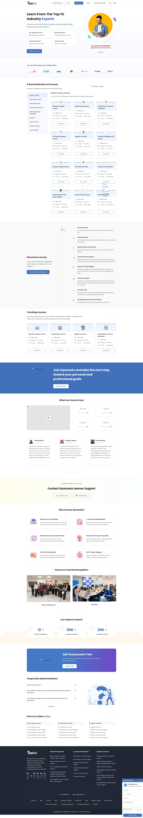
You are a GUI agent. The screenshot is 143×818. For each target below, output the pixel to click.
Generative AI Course (66, 727)
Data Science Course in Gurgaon (82, 759)
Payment (95, 804)
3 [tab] (71, 356)
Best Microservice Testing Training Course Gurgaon (106, 784)
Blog (41, 800)
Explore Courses (34, 51)
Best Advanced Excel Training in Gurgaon (105, 757)
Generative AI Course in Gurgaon (69, 730)
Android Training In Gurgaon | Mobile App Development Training (106, 762)
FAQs (86, 800)
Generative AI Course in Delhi (68, 732)
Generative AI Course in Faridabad (69, 737)
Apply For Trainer (96, 800)
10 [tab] (75, 610)
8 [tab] (72, 610)
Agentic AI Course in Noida (98, 735)
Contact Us (78, 800)
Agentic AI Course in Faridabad (99, 737)
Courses (48, 800)
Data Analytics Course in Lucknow (37, 737)
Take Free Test (69, 666)
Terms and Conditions (51, 804)
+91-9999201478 (64, 794)
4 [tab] (73, 356)
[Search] (68, 3)
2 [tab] (70, 356)
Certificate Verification (67, 804)
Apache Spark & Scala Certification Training (106, 771)
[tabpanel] (37, 339)
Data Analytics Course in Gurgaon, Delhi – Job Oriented (59, 780)
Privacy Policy (108, 800)
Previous (109, 318)
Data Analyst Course (34, 727)
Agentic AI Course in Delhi (98, 732)
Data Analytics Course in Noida (37, 735)
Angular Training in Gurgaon (104, 766)
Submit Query (133, 815)
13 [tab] (79, 610)
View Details (61, 123)
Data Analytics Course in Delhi (36, 732)
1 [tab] (68, 356)
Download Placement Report (38, 272)
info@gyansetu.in (80, 794)
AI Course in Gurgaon (79, 776)
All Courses (79, 3)
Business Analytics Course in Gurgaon (58, 762)
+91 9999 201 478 (63, 496)
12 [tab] (78, 610)
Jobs (55, 800)
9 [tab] (73, 610)
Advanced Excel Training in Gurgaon (80, 763)
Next (114, 318)
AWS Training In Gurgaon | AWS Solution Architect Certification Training (105, 777)
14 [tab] (81, 610)
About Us (33, 800)
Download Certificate (83, 804)
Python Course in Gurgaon (80, 773)
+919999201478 (82, 496)
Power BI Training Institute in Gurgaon (81, 769)
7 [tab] (71, 610)
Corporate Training (66, 800)
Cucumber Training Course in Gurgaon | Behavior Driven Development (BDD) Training (58, 774)
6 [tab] (69, 610)
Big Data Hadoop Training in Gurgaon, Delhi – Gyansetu (57, 757)
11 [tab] (76, 610)
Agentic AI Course (96, 727)
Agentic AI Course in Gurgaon (99, 730)
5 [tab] (74, 356)
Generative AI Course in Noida (68, 735)
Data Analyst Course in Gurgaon (37, 730)
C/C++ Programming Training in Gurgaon (59, 768)
